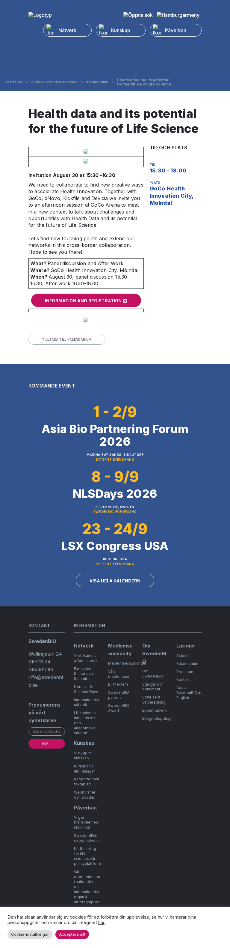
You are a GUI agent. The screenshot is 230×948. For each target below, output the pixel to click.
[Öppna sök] (138, 15)
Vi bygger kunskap (82, 755)
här (101, 922)
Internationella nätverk (86, 702)
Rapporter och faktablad (86, 781)
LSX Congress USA (114, 546)
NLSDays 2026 (115, 494)
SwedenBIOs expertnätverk (86, 838)
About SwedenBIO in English (188, 692)
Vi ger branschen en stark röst (86, 822)
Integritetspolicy (156, 718)
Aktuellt (183, 655)
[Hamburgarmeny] (178, 15)
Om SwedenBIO (152, 673)
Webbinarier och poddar (84, 795)
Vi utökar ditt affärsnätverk (54, 82)
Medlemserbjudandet (127, 663)
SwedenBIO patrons (118, 695)
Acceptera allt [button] (72, 934)
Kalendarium (97, 82)
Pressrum (184, 671)
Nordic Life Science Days (86, 689)
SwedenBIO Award (118, 708)
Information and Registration (84, 300)
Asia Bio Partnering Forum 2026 (115, 435)
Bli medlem (118, 684)
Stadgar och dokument (153, 687)
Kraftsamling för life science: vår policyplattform (87, 856)
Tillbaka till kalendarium (67, 339)
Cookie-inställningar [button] (30, 934)
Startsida (14, 82)
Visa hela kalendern (115, 580)
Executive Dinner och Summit (83, 673)
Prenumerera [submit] (53, 744)
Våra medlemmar (118, 674)
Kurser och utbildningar (84, 768)
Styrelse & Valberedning (154, 699)
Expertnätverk (154, 710)
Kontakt (183, 679)
